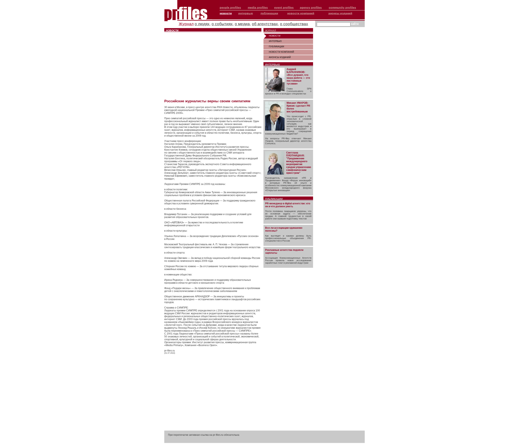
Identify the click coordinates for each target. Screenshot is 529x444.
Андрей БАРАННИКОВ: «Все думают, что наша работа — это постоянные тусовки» (298, 76)
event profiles (284, 7)
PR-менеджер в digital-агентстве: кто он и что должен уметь (287, 205)
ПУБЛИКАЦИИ (276, 46)
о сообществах (294, 24)
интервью (245, 13)
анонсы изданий (340, 13)
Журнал (186, 24)
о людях (202, 24)
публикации (269, 13)
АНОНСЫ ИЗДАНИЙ (280, 57)
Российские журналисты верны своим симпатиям (207, 101)
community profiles (342, 7)
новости (226, 13)
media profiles (258, 7)
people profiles (230, 7)
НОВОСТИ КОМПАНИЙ (281, 52)
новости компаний (300, 13)
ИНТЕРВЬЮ (275, 41)
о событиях (222, 24)
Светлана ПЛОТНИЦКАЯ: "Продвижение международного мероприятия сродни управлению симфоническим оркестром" (298, 162)
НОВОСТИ (274, 36)
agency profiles (311, 7)
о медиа (242, 24)
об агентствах (265, 24)
